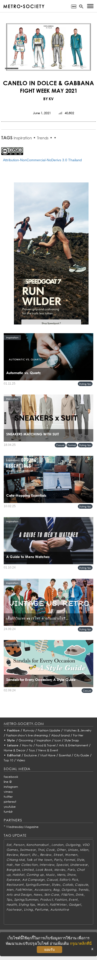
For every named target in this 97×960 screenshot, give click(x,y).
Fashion (13, 730)
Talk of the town (39, 860)
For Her (78, 735)
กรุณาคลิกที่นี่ (81, 943)
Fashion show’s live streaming (27, 735)
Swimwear (28, 850)
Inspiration (23, 138)
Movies (59, 870)
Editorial (14, 755)
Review (12, 855)
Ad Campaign (33, 879)
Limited (28, 870)
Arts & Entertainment (73, 745)
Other (61, 850)
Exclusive (30, 755)
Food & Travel (45, 745)
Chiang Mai (15, 860)
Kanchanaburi (37, 845)
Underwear (79, 865)
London (57, 845)
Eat (8, 845)
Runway (28, 730)
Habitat (18, 875)
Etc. (35, 855)
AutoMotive (59, 909)
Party (58, 860)
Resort (25, 855)
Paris (71, 870)
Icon (57, 740)
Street (58, 855)
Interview (47, 865)
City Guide (81, 755)
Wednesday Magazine (22, 827)
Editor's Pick (68, 879)
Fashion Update (49, 730)
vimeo (8, 792)
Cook (50, 850)
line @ (8, 782)
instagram (11, 787)
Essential (65, 755)
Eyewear (13, 879)
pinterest (10, 801)
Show (71, 875)
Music (50, 875)
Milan (84, 850)
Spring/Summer (37, 884)
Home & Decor (14, 750)
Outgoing (72, 845)
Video (21, 760)
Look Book (44, 870)
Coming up (35, 875)
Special (62, 865)
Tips (9, 899)
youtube (10, 806)
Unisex (73, 850)
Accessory (42, 889)
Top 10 (8, 760)
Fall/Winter (23, 889)
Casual (60, 445)
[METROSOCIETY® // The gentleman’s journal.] (23, 6)
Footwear (14, 909)
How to (27, 745)
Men (9, 889)
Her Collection (26, 865)
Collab (67, 884)
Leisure (13, 745)
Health (11, 904)
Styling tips (85, 383)
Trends (42, 138)
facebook (11, 777)
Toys (32, 750)
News (38, 894)
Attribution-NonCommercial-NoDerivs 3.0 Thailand (42, 160)
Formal (72, 445)
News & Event (48, 750)
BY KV (48, 98)
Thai (41, 850)
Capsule (81, 884)
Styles (56, 884)
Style (11, 740)
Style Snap (71, 740)
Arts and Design (19, 894)
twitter (8, 797)
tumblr (8, 811)
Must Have (47, 755)
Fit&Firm (67, 894)
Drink (80, 894)
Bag (56, 889)
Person (18, 845)
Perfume (41, 909)
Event (73, 899)
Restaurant (15, 884)
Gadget (75, 904)
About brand (60, 735)
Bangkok (13, 870)
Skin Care (51, 894)
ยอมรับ (49, 950)
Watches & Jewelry (77, 730)
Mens (61, 875)
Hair (9, 865)
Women (71, 855)
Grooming (26, 740)
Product (46, 899)
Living (28, 909)
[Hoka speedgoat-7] (51, 257)
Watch (42, 904)
